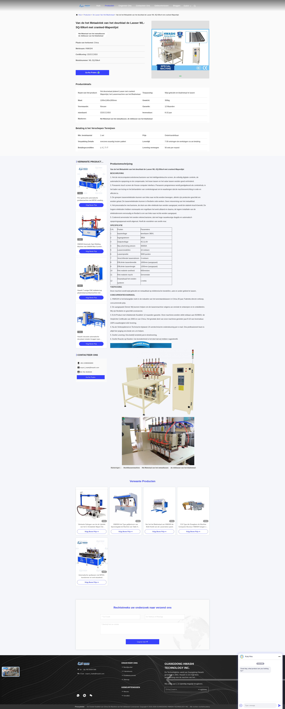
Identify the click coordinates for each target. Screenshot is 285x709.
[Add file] (240, 705)
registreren (203, 689)
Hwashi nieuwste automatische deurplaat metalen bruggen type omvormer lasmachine (88, 339)
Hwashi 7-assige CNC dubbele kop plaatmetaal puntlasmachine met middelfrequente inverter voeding (89, 292)
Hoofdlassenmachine (132, 468)
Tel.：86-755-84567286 (87, 669)
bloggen (176, 6)
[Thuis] (84, 5)
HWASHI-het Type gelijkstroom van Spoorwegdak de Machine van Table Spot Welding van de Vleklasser (125, 525)
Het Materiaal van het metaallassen (155, 468)
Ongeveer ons (124, 6)
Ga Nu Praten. (91, 73)
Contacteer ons (143, 6)
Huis (98, 6)
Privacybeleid (79, 707)
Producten (109, 6)
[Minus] (279, 656)
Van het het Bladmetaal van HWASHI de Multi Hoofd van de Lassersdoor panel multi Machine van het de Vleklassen (159, 525)
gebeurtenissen (161, 6)
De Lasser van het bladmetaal (103, 15)
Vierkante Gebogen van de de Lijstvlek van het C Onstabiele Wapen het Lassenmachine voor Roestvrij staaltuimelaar (91, 525)
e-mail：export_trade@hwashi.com (91, 674)
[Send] (279, 705)
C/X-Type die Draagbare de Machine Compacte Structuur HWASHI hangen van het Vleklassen (193, 525)
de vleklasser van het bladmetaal (183, 468)
